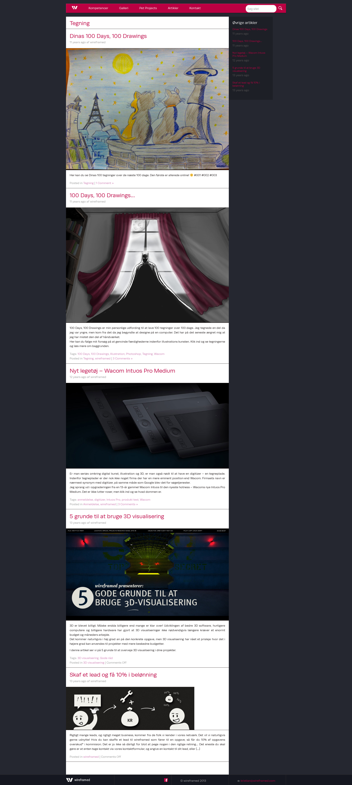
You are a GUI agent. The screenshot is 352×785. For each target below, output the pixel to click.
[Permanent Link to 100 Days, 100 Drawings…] (147, 265)
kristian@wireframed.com (258, 780)
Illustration (117, 354)
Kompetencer (98, 8)
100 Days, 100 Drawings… (102, 195)
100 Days (84, 354)
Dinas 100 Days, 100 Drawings (108, 35)
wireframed (103, 358)
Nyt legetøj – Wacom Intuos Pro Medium (122, 370)
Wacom (159, 354)
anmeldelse (85, 499)
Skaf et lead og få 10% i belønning (113, 674)
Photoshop (133, 354)
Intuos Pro (113, 499)
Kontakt (195, 8)
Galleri (123, 8)
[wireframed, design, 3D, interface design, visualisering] (78, 781)
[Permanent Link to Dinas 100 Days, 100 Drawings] (147, 109)
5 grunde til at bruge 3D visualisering (117, 516)
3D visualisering (88, 658)
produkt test (130, 499)
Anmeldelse (91, 504)
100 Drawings (100, 354)
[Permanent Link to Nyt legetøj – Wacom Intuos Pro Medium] (147, 425)
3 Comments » (123, 358)
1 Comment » (105, 183)
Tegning (88, 183)
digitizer (99, 499)
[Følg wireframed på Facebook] (166, 781)
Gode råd (106, 658)
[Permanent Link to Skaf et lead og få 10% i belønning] (147, 708)
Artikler (173, 8)
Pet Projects (148, 8)
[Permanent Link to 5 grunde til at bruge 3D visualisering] (147, 574)
